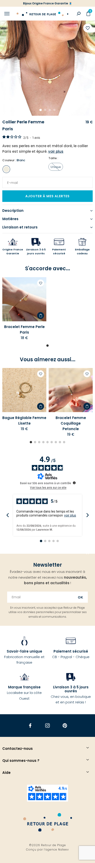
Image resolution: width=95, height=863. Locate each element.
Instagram (47, 726)
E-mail (11, 180)
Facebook (30, 726)
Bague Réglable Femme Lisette (24, 420)
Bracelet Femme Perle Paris (24, 329)
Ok (80, 597)
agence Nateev (57, 849)
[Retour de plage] (42, 14)
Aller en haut (87, 553)
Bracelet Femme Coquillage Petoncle (71, 423)
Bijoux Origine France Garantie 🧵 (47, 3)
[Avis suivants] (87, 515)
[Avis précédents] (7, 515)
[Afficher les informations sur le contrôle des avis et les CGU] (74, 483)
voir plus (70, 515)
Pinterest (65, 726)
